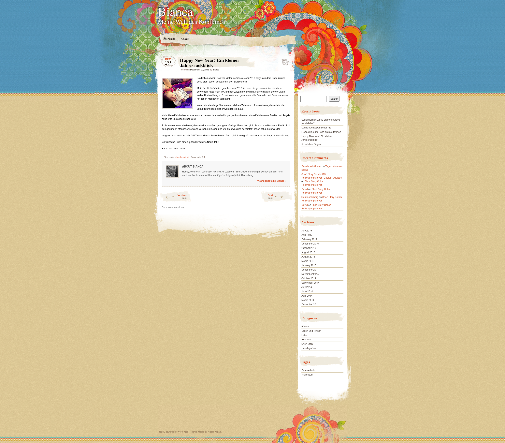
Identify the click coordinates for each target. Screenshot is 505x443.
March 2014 (307, 300)
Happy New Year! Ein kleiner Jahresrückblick (284, 61)
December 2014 (310, 269)
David (304, 189)
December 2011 (310, 304)
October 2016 (308, 247)
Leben (304, 335)
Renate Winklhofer (311, 166)
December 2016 (310, 243)
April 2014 (306, 295)
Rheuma (306, 339)
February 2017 (309, 239)
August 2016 (308, 252)
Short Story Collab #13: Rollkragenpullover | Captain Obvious (321, 175)
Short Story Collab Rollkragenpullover (312, 182)
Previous (181, 196)
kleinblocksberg (309, 197)
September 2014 (310, 282)
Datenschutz (308, 370)
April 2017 (306, 234)
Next (270, 196)
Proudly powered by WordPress (173, 431)
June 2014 (307, 291)
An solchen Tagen (311, 144)
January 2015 (308, 265)
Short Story (307, 343)
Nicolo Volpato (214, 431)
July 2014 (306, 286)
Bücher (305, 326)
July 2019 (306, 230)
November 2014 (310, 273)
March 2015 (307, 260)
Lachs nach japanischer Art (316, 127)
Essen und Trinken (311, 330)
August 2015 (308, 256)
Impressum (307, 374)
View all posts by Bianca (271, 181)
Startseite (169, 38)
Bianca (175, 11)
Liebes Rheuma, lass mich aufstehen (321, 131)
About (184, 39)
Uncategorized (182, 156)
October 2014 (308, 278)
